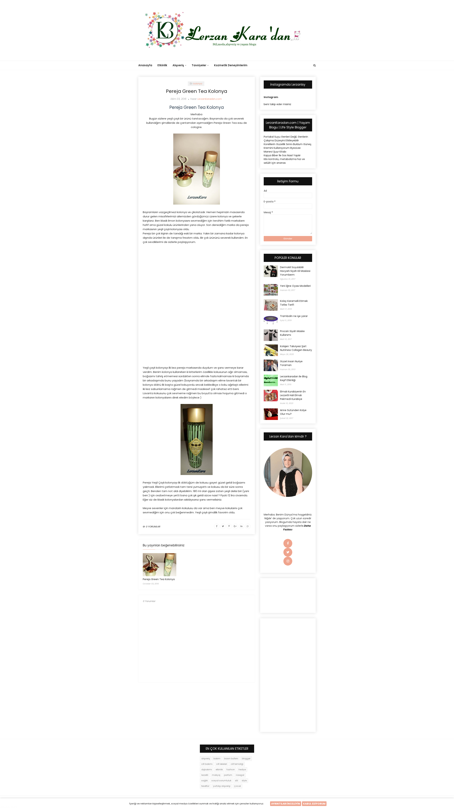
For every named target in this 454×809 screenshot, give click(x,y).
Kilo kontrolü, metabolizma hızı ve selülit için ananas (284, 161)
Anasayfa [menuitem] (145, 65)
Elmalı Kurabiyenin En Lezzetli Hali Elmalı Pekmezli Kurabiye (293, 395)
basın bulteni (231, 758)
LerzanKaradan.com (209, 99)
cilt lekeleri (221, 763)
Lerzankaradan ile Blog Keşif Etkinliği (293, 378)
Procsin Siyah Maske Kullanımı (292, 333)
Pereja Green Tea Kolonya (159, 579)
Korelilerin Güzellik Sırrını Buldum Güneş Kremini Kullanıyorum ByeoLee (287, 146)
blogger (246, 758)
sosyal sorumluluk (221, 780)
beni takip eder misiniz (277, 104)
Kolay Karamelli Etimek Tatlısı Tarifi (294, 302)
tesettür (205, 786)
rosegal (240, 775)
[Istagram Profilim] (288, 561)
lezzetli (204, 775)
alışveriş (205, 758)
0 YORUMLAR (153, 526)
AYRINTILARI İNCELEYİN (285, 803)
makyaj (216, 775)
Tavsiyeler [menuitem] (199, 65)
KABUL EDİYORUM (314, 803)
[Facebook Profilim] (288, 543)
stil (236, 780)
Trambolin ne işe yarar (294, 316)
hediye (242, 769)
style (244, 780)
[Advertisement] (196, 272)
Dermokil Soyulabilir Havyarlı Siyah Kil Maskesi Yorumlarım (295, 270)
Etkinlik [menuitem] (162, 65)
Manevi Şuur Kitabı (275, 151)
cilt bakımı (206, 763)
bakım (217, 758)
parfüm (228, 775)
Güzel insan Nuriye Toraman (291, 363)
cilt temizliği (237, 763)
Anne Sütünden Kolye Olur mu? (293, 412)
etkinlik (219, 769)
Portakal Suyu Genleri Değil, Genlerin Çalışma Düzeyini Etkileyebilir (286, 138)
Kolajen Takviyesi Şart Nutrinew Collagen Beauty (296, 348)
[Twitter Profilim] (288, 552)
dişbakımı (206, 769)
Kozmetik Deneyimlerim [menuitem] (230, 65)
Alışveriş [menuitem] (178, 65)
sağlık (204, 780)
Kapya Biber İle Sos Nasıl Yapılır (282, 155)
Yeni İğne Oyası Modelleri (295, 286)
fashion (230, 769)
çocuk (237, 786)
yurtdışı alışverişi (221, 786)
